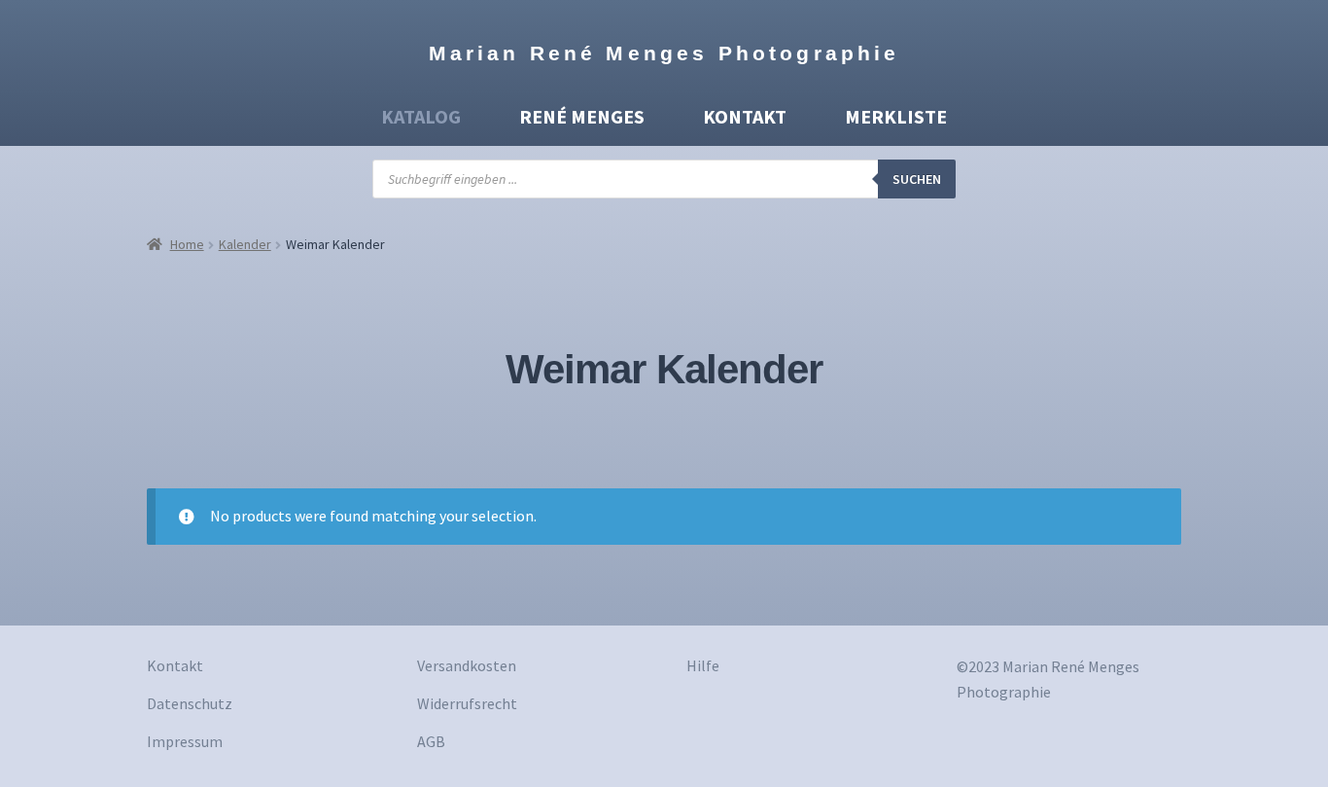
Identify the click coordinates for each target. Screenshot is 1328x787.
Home (187, 244)
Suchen (916, 179)
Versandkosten (466, 665)
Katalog (421, 116)
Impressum (185, 741)
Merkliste (896, 116)
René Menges (582, 116)
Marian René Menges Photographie (664, 53)
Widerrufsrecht (467, 703)
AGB (431, 741)
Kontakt (744, 116)
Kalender (245, 244)
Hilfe (702, 665)
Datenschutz (189, 703)
